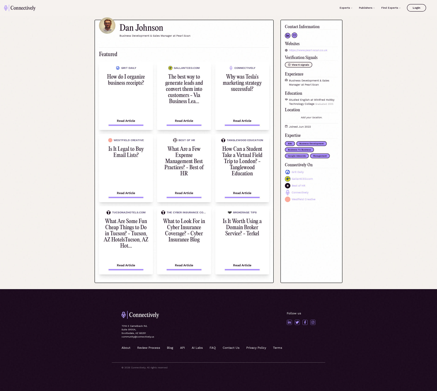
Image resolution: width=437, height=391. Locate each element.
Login (416, 7)
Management (320, 156)
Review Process (148, 347)
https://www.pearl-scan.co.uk (308, 50)
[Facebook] (305, 322)
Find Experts (389, 7)
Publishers (365, 7)
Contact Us (231, 347)
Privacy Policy (256, 347)
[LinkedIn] (289, 322)
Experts (345, 7)
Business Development (311, 143)
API (182, 347)
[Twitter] (297, 322)
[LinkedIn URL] (287, 35)
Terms (277, 347)
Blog (170, 347)
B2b (290, 143)
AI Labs (197, 347)
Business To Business (299, 150)
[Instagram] (312, 322)
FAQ (213, 347)
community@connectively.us (138, 336)
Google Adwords (297, 156)
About (126, 347)
